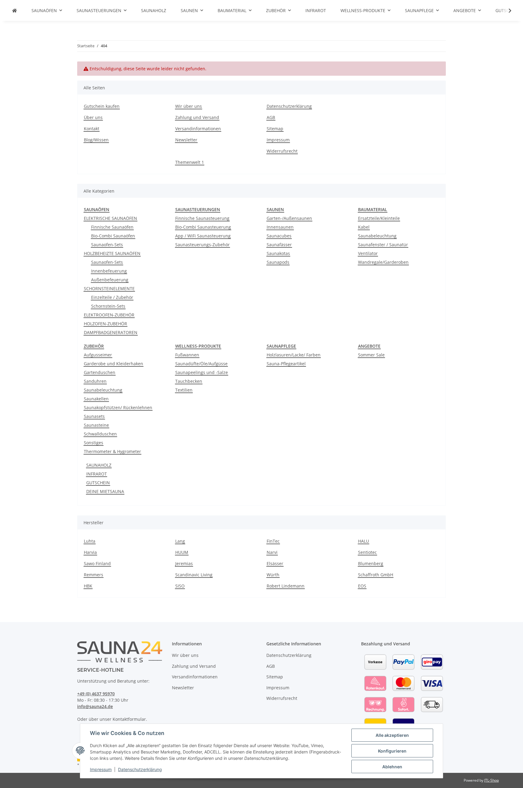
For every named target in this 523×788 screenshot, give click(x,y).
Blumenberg (370, 563)
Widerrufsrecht (282, 151)
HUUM (181, 552)
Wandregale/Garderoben (383, 262)
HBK (88, 586)
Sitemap (275, 128)
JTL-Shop (491, 780)
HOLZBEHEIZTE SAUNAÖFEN (112, 253)
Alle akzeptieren (392, 735)
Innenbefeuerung (109, 271)
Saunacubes (279, 236)
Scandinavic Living (193, 575)
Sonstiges (93, 442)
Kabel (364, 227)
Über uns (93, 117)
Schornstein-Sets (108, 306)
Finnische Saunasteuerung (202, 218)
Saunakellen (96, 399)
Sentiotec (367, 552)
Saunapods (278, 262)
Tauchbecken (188, 381)
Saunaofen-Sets (107, 244)
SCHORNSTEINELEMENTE (109, 288)
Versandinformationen (198, 128)
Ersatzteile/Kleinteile (379, 218)
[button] (506, 10)
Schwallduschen (100, 434)
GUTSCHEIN (98, 482)
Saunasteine (96, 425)
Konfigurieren (392, 750)
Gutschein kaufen (102, 106)
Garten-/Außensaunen (289, 218)
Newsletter (186, 140)
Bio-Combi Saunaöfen (113, 236)
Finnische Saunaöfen (112, 227)
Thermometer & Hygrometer (112, 451)
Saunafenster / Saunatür (383, 244)
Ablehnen (392, 766)
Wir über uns (188, 106)
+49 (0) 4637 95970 (96, 694)
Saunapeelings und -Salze (201, 372)
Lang (180, 541)
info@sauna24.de (95, 706)
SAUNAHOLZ (98, 465)
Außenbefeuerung (109, 280)
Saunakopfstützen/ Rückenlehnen (118, 407)
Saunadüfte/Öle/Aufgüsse (201, 363)
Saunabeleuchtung (377, 236)
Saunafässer (279, 244)
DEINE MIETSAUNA (105, 491)
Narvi (272, 552)
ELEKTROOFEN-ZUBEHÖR (109, 315)
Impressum (101, 769)
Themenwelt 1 (189, 162)
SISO (180, 586)
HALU (363, 541)
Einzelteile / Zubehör (112, 297)
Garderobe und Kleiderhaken (113, 363)
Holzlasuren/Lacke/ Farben (294, 355)
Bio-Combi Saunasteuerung (203, 227)
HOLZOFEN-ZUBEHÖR (105, 323)
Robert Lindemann (285, 586)
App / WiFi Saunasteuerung (203, 236)
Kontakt (91, 128)
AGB (271, 117)
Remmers (93, 575)
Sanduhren (95, 381)
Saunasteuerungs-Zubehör (202, 244)
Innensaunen (280, 227)
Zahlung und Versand (197, 117)
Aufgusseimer (98, 355)
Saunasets (94, 416)
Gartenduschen (99, 372)
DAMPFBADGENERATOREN (110, 332)
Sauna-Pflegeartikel (286, 363)
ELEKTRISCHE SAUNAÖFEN (110, 218)
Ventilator (368, 253)
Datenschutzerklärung (140, 769)
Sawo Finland (97, 563)
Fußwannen (187, 355)
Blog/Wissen (96, 140)
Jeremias (184, 563)
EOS (362, 586)
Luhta (89, 541)
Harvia (90, 552)
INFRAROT (96, 474)
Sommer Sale (371, 355)
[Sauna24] (14, 10)
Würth (273, 575)
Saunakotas (278, 253)
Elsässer (275, 563)
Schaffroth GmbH (375, 575)
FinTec (273, 541)
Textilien (183, 390)
